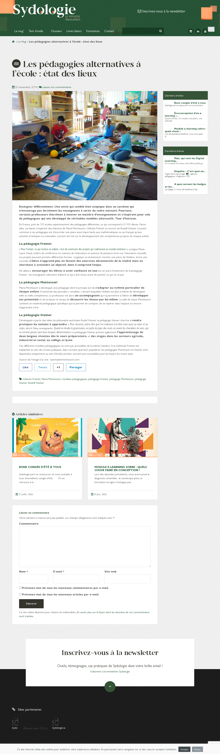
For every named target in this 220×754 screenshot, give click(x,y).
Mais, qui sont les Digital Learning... (184, 159)
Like (26, 367)
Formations (93, 31)
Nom (23, 571)
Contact (109, 31)
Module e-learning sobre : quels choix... (185, 130)
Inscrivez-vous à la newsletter (163, 10)
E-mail (58, 571)
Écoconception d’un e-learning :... (183, 114)
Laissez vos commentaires (56, 87)
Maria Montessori (51, 379)
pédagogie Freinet (98, 379)
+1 (58, 367)
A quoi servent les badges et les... (185, 185)
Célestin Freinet (31, 379)
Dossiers (56, 31)
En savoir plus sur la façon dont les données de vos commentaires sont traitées (84, 614)
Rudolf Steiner (36, 383)
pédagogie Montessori (121, 379)
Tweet (42, 367)
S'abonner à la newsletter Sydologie (110, 671)
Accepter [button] (184, 749)
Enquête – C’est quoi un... (190, 171)
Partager (76, 367)
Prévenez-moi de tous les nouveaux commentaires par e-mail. (65, 588)
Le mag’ (19, 31)
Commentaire (28, 523)
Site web (110, 571)
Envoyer (31, 603)
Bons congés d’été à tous (40, 467)
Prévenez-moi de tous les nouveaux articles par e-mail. (60, 594)
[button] (160, 31)
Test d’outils (36, 31)
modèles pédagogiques (74, 379)
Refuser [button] (197, 749)
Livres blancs (74, 31)
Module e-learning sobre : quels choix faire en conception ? (121, 468)
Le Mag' (22, 41)
